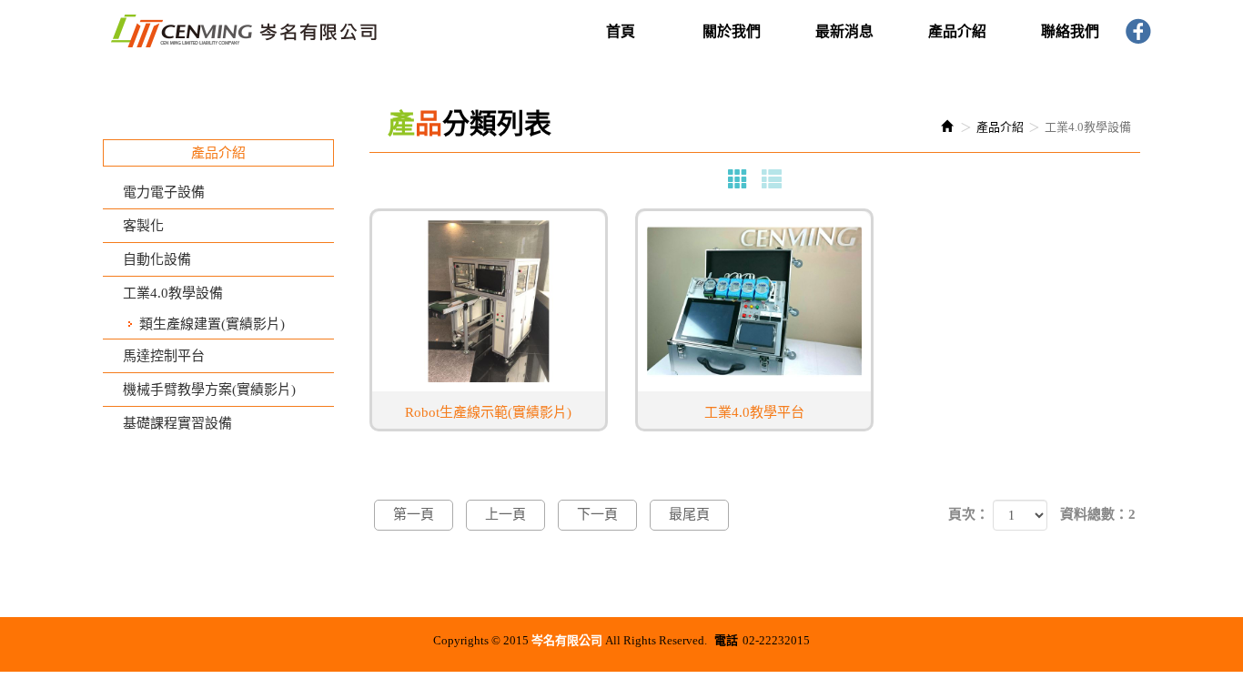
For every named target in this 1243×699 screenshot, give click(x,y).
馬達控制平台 (164, 356)
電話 (726, 640)
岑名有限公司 (244, 30)
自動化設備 (157, 259)
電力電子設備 (164, 192)
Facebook (1139, 32)
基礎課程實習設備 (177, 423)
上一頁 (505, 514)
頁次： (968, 514)
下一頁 (597, 514)
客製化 (143, 225)
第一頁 (413, 514)
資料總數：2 (1098, 514)
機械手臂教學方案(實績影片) (209, 389)
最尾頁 (689, 514)
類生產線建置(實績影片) (212, 324)
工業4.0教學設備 (173, 293)
